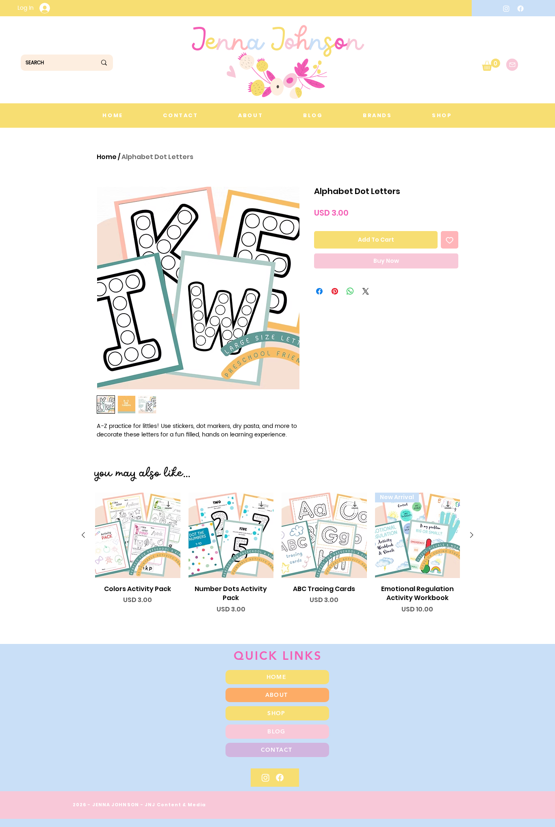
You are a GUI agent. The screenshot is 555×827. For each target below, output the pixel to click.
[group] (277, 558)
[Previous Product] (83, 535)
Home (107, 156)
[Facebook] (520, 8)
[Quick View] (137, 535)
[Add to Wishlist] (449, 240)
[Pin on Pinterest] (335, 291)
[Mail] (512, 65)
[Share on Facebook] (319, 291)
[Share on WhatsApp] (350, 291)
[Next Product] (472, 535)
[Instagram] (506, 8)
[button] (491, 65)
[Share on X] (366, 291)
